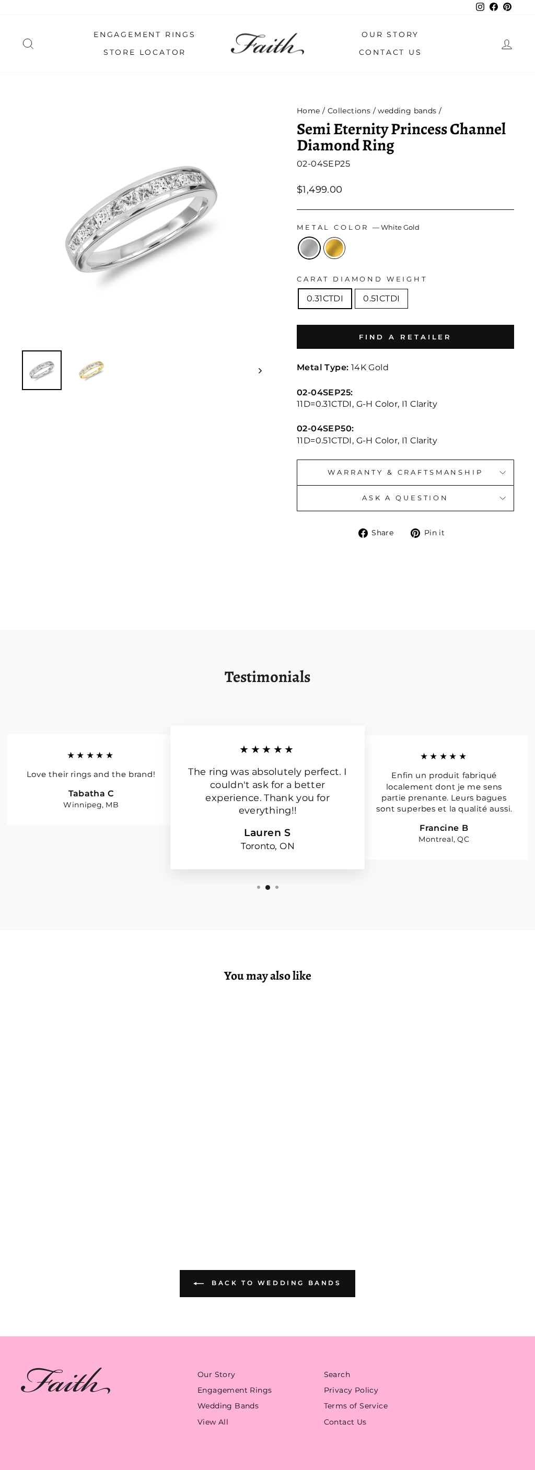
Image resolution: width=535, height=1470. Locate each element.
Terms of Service (356, 1406)
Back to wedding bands (274, 1283)
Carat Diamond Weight (362, 279)
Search (337, 1374)
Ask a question (405, 498)
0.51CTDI (381, 298)
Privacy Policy (351, 1390)
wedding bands (407, 111)
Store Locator (144, 52)
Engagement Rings (145, 34)
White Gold (309, 248)
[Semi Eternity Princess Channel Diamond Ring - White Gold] (71, 1182)
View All (212, 1422)
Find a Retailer (405, 337)
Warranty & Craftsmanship (405, 472)
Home (308, 111)
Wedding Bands (228, 1406)
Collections (349, 111)
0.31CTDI (325, 298)
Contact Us (390, 52)
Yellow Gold (334, 248)
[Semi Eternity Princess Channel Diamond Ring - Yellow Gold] (85, 1182)
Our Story (390, 34)
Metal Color (358, 227)
